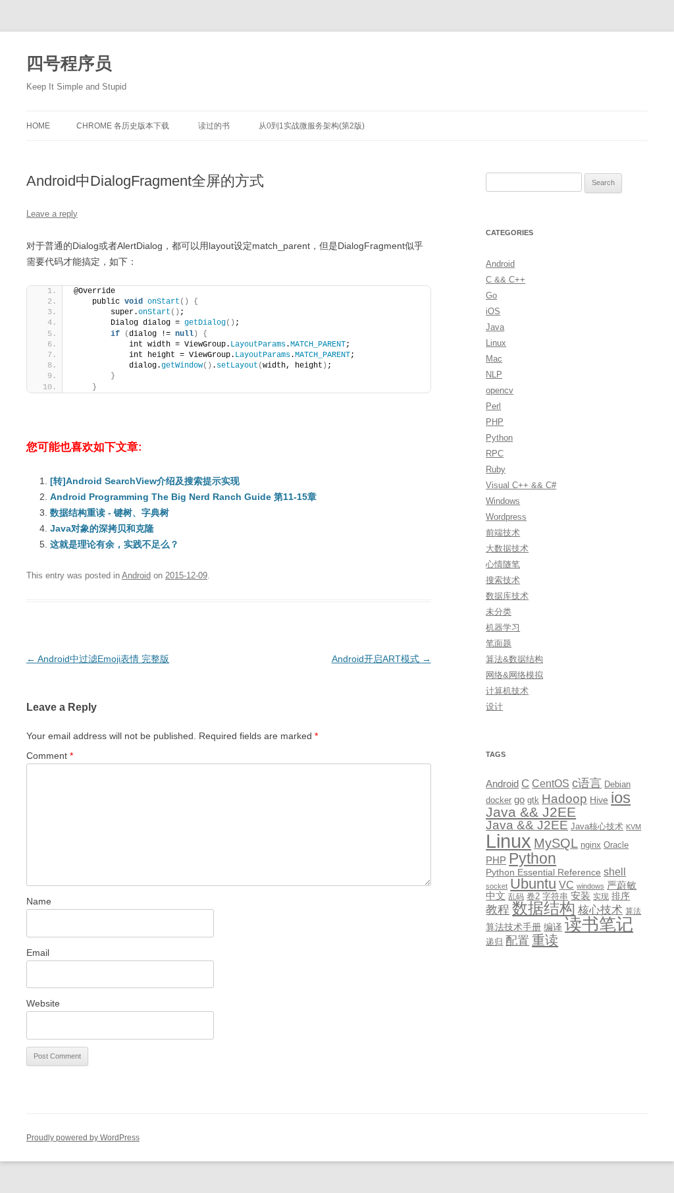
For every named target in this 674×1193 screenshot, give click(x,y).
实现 (601, 896)
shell (615, 871)
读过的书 (214, 125)
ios (621, 797)
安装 (580, 896)
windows (590, 886)
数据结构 (543, 908)
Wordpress (506, 517)
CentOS (550, 783)
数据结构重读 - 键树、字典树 (109, 512)
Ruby (496, 469)
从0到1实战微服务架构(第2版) (312, 125)
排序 (620, 896)
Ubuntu (533, 883)
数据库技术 (507, 596)
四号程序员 (69, 63)
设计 (494, 706)
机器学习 (503, 627)
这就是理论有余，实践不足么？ (114, 544)
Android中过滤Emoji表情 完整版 (97, 658)
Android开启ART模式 (381, 658)
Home (38, 125)
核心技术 (600, 910)
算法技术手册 (513, 927)
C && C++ (505, 280)
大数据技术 (507, 548)
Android (136, 575)
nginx (591, 845)
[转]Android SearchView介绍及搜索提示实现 (145, 481)
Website (43, 1003)
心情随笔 (503, 564)
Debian (617, 784)
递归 (494, 942)
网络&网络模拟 (514, 675)
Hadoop (564, 799)
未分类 (498, 612)
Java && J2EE (531, 811)
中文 (496, 896)
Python (499, 438)
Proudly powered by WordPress (83, 1137)
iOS (493, 311)
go (519, 799)
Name (38, 901)
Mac (494, 359)
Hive (599, 799)
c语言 (587, 783)
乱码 (516, 896)
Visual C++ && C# (521, 485)
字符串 (555, 896)
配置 (517, 940)
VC (566, 885)
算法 (633, 911)
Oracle (616, 845)
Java (495, 327)
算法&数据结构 (514, 659)
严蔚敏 (621, 885)
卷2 (533, 896)
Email (37, 952)
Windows (503, 501)
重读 (545, 940)
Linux (496, 343)
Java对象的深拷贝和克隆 (102, 528)
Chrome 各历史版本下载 (122, 125)
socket (496, 886)
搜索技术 (503, 580)
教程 (497, 909)
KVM (633, 827)
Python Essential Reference (543, 872)
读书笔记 (599, 924)
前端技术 (503, 533)
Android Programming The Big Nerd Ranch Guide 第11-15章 (183, 496)
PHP (495, 422)
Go (491, 295)
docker (498, 800)
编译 (553, 927)
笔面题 (498, 643)
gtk (533, 800)
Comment (49, 755)
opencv (499, 390)
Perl (493, 406)
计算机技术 (507, 691)
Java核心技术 (597, 826)
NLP (494, 374)
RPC (495, 453)
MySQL (556, 843)
